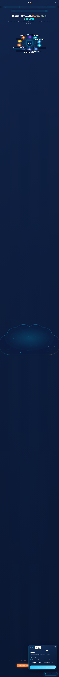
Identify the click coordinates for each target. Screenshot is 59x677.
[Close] (55, 647)
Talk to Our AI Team (42, 667)
